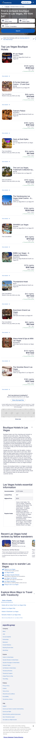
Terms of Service (18, 737)
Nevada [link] (7, 6)
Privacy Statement (9, 737)
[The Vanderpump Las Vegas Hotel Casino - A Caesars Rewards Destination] (18, 204)
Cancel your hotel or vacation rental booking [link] (13, 708)
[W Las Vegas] (18, 62)
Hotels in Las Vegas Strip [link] (8, 608)
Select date (8, 21)
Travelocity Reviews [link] (7, 670)
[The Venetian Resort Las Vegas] (18, 375)
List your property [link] (7, 636)
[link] (18, 570)
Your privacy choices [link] (7, 699)
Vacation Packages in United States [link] (11, 662)
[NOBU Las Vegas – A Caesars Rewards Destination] (18, 261)
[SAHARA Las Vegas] (18, 233)
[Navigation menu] (33, 2)
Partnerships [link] (6, 639)
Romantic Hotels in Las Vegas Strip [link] (11, 614)
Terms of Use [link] (6, 691)
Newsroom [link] (5, 642)
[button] (18, 76)
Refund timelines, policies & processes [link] (12, 714)
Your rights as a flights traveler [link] (10, 719)
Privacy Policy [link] (6, 685)
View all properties (18, 400)
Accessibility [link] (6, 696)
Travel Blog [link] (5, 678)
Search (18, 31)
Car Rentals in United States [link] (9, 668)
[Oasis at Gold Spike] (18, 147)
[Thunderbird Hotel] (18, 290)
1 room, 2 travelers (11, 26)
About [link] (4, 631)
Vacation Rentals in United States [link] (10, 659)
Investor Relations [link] (7, 644)
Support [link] (4, 706)
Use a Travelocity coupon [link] (9, 717)
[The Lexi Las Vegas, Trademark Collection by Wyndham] (18, 176)
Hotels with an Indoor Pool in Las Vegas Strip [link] (14, 605)
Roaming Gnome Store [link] (8, 647)
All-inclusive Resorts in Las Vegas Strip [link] (12, 618)
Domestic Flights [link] (6, 665)
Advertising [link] (5, 650)
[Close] (33, 726)
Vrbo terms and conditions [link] (9, 693)
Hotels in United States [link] (8, 657)
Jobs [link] (4, 634)
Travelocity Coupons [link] (7, 673)
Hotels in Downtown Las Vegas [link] (10, 611)
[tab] (7, 600)
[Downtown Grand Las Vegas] (18, 318)
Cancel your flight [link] (7, 711)
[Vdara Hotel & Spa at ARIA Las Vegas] (18, 347)
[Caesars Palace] (18, 119)
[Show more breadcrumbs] (2, 6)
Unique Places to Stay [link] (8, 676)
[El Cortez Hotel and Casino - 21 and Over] (18, 90)
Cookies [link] (5, 688)
